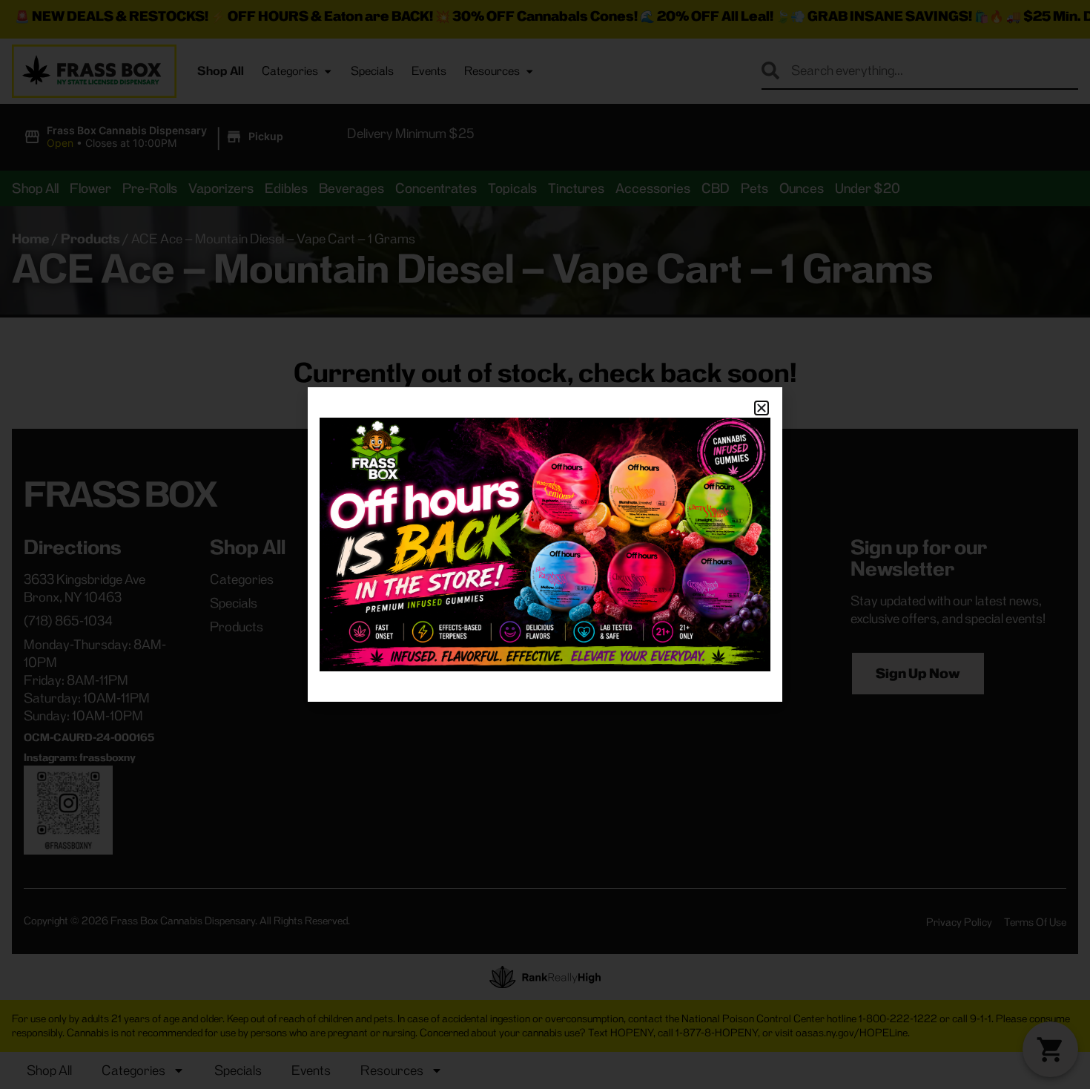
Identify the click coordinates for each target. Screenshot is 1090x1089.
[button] (761, 408)
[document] (545, 544)
